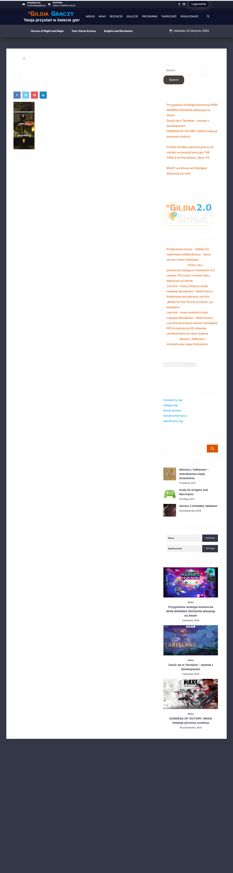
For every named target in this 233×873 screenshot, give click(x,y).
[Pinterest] (35, 96)
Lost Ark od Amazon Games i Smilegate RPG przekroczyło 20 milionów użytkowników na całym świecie (192, 328)
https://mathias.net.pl (64, 5)
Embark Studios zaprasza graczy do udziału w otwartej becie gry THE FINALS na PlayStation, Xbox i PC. (190, 152)
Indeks (90, 16)
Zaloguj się (170, 405)
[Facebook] (179, 4)
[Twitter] (26, 96)
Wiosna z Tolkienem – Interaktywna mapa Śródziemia (194, 474)
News (102, 16)
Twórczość (169, 16)
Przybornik (149, 16)
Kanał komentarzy (175, 415)
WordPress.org (173, 421)
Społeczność (190, 16)
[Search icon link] (207, 16)
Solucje (132, 16)
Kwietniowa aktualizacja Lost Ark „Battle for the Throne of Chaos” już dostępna (190, 302)
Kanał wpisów (172, 410)
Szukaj (212, 449)
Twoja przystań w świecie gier (52, 20)
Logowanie (199, 4)
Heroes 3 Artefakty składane (198, 506)
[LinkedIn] (44, 96)
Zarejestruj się (172, 400)
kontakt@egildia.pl (36, 5)
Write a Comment (62, 84)
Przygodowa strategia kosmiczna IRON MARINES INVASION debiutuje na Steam (192, 110)
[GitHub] (184, 4)
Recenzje (116, 16)
